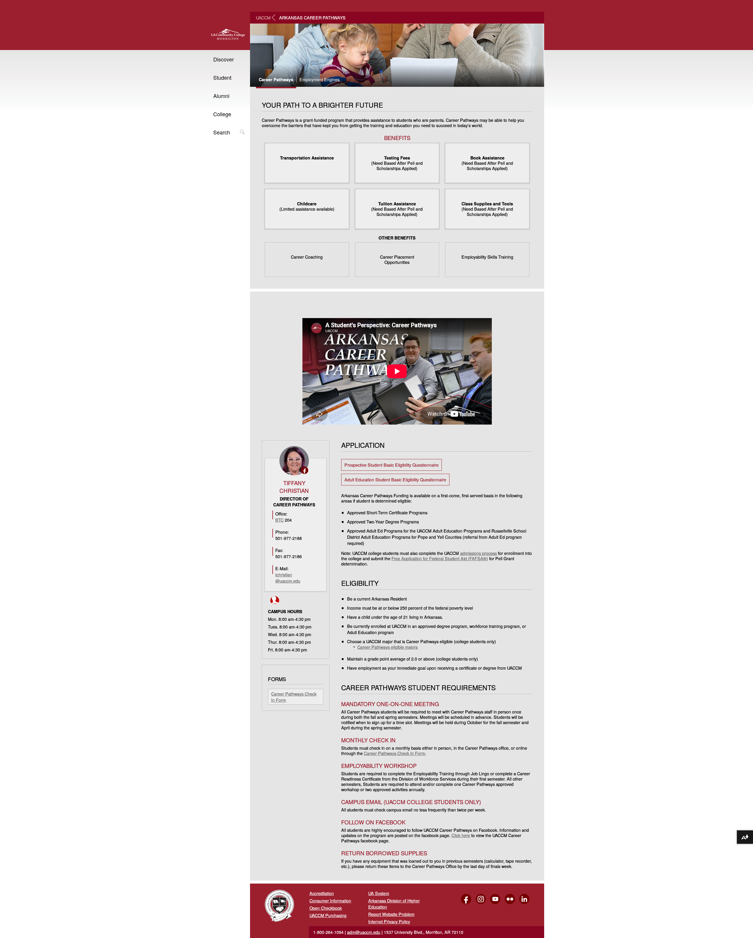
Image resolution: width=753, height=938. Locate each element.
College (222, 114)
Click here (461, 835)
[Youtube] (494, 904)
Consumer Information (330, 900)
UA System (378, 893)
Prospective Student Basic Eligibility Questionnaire (391, 465)
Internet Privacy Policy (389, 921)
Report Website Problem (391, 914)
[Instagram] (479, 904)
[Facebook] (465, 904)
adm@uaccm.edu (363, 932)
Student (222, 77)
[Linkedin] (523, 904)
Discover (223, 59)
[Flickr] (508, 904)
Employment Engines (319, 79)
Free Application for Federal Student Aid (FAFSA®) (440, 558)
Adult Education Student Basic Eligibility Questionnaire (395, 479)
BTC (279, 520)
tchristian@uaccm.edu (287, 577)
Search (221, 132)
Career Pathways (276, 79)
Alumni (221, 95)
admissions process (478, 553)
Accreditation (321, 893)
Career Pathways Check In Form (394, 753)
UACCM (263, 17)
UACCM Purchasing (327, 915)
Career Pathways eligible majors (387, 647)
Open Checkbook (325, 908)
